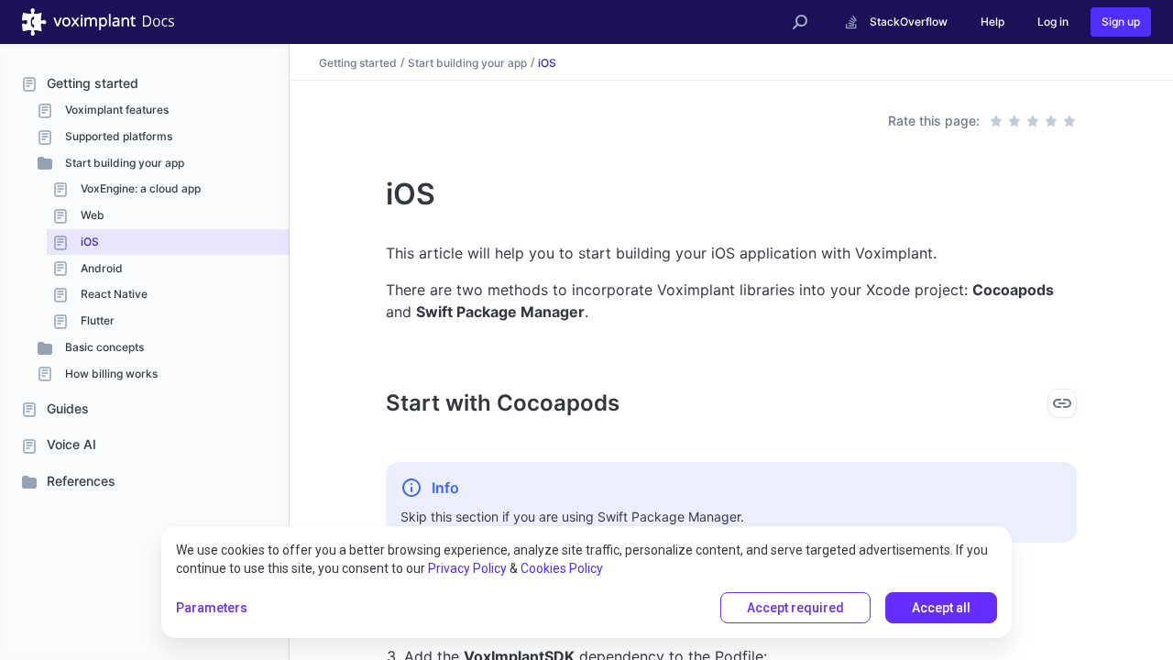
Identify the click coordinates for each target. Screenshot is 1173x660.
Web (91, 215)
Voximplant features (115, 109)
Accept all (941, 607)
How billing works (110, 373)
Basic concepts (103, 347)
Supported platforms (117, 136)
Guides (68, 408)
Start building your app (123, 163)
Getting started (92, 83)
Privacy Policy (467, 568)
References (81, 481)
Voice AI (71, 444)
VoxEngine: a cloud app (139, 188)
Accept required (795, 607)
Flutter (96, 320)
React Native (113, 294)
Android (100, 268)
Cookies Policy (562, 568)
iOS (88, 241)
